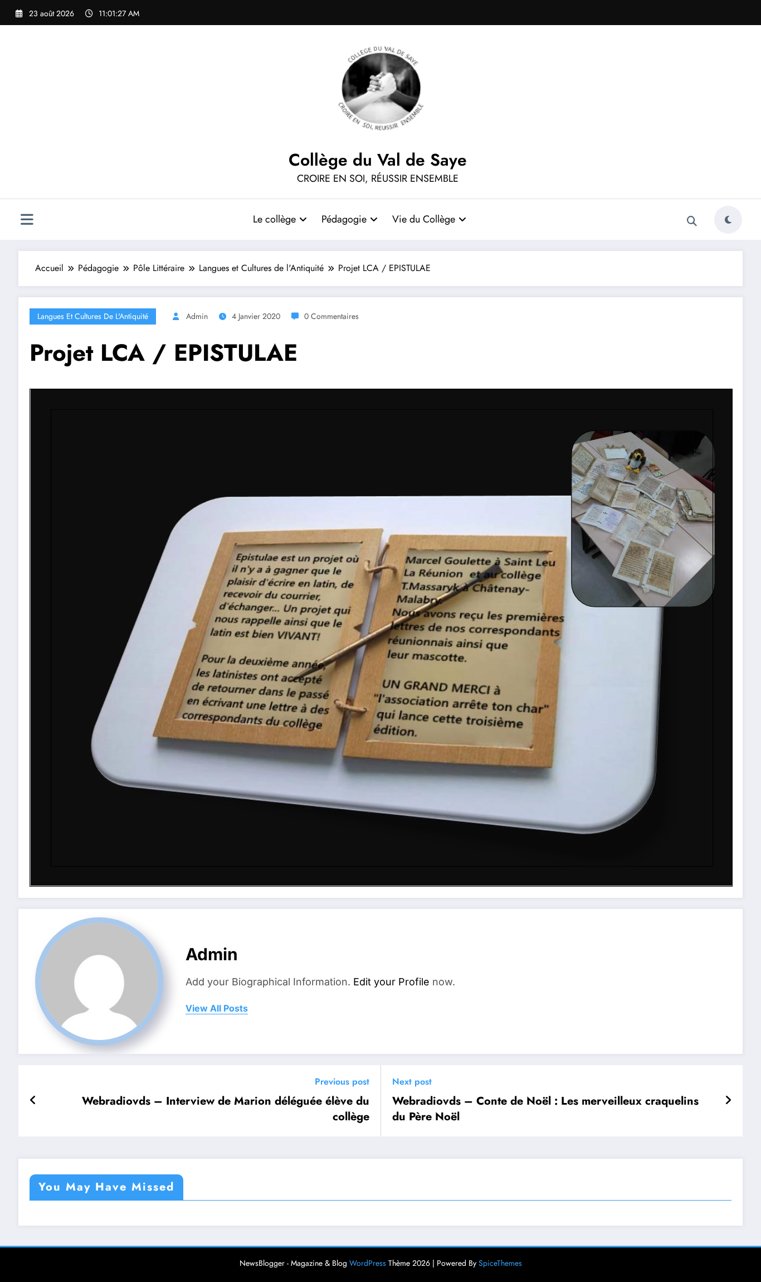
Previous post (342, 1081)
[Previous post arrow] (33, 1101)
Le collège (274, 219)
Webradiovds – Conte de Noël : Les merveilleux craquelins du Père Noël (545, 1109)
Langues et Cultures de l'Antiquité (92, 316)
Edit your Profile (391, 982)
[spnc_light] (728, 220)
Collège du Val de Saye (378, 160)
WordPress (367, 1263)
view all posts (217, 1008)
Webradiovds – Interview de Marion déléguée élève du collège (225, 1109)
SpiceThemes (500, 1263)
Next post (412, 1081)
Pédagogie (344, 219)
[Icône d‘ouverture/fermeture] (26, 220)
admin (197, 316)
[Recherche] (692, 221)
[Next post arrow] (728, 1101)
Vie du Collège (423, 219)
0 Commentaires (331, 316)
